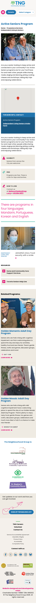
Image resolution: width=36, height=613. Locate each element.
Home (3, 28)
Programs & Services (15, 28)
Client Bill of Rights (18, 537)
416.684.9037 (18, 193)
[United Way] (28, 573)
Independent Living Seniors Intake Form (16, 125)
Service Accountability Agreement (18, 535)
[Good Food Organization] (28, 565)
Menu (3, 12)
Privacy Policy (18, 539)
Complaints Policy (18, 544)
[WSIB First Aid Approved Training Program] (28, 581)
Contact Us (18, 530)
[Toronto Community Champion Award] (10, 573)
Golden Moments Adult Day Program (16, 332)
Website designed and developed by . (18, 589)
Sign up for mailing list (21, 512)
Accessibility (18, 541)
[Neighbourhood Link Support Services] (18, 474)
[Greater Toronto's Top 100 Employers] (10, 581)
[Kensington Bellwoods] (18, 462)
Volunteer (18, 527)
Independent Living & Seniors (12, 30)
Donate (11, 12)
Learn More (5, 357)
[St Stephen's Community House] (18, 485)
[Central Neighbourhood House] (18, 451)
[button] (18, 98)
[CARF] (10, 565)
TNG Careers (18, 524)
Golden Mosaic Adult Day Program (15, 399)
